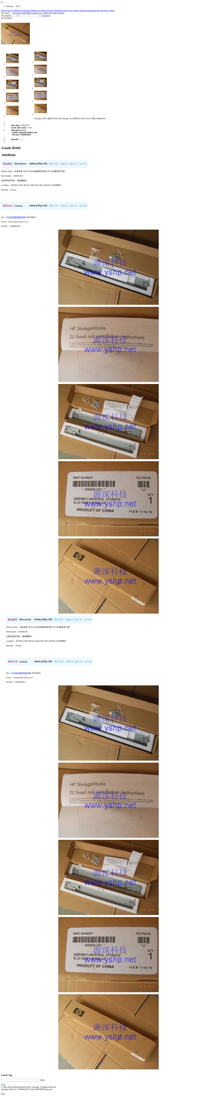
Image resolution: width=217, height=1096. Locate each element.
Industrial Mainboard (31, 11)
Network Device (103, 11)
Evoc (40, 13)
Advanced (46, 16)
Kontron (34, 13)
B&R (28, 13)
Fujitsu (54, 13)
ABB (23, 13)
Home (3, 11)
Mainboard (18, 11)
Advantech (16, 13)
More (112, 11)
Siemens (61, 13)
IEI (50, 13)
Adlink (45, 13)
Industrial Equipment (87, 11)
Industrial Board (60, 11)
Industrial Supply (47, 11)
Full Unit (10, 11)
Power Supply (73, 11)
